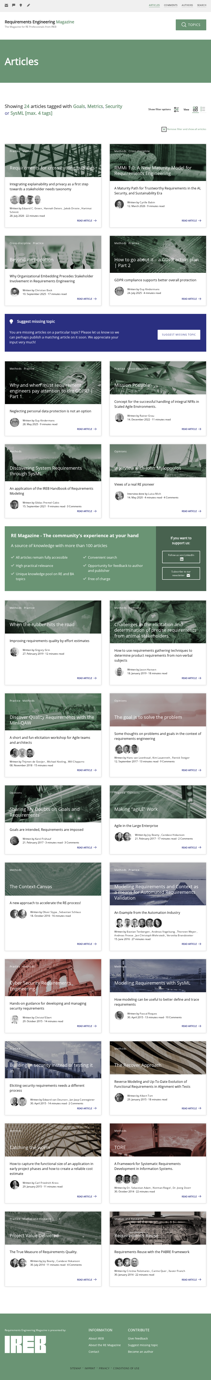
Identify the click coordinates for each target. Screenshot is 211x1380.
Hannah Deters (53, 208)
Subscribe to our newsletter (181, 573)
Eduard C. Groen (32, 208)
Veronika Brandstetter (180, 935)
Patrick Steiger (181, 757)
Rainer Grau (147, 415)
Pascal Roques (148, 1013)
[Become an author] (28, 5)
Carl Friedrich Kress (47, 1183)
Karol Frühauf (43, 839)
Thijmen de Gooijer (34, 761)
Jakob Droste (72, 208)
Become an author (140, 1352)
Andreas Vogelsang (164, 931)
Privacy (104, 1368)
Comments (171, 5)
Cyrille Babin (147, 202)
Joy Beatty (153, 835)
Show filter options (159, 109)
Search (201, 5)
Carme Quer (159, 1271)
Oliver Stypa (50, 912)
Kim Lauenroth (161, 757)
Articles (154, 5)
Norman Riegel (162, 1188)
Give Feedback (138, 1338)
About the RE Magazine (105, 1345)
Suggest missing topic (179, 334)
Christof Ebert (43, 1017)
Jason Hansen (148, 669)
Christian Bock (43, 290)
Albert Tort (146, 1095)
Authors (187, 5)
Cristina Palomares (138, 1271)
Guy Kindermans (149, 289)
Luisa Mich (154, 493)
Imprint (90, 1368)
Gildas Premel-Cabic (47, 502)
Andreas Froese (124, 935)
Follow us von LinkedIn (181, 555)
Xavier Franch (177, 1271)
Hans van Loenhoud (139, 757)
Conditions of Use (126, 1368)
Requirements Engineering (39, 24)
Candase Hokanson (173, 835)
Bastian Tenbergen (138, 931)
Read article (85, 220)
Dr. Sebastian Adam (139, 1188)
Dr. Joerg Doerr (182, 1188)
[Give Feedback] (13, 5)
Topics (193, 24)
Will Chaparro (76, 761)
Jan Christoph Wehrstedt (150, 935)
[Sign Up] (6, 5)
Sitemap (75, 1368)
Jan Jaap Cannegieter (82, 1099)
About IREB (96, 1338)
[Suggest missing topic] (21, 5)
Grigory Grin (42, 650)
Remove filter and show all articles (186, 129)
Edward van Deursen (55, 1099)
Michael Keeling (57, 761)
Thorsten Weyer (187, 931)
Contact (94, 1352)
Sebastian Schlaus (70, 912)
